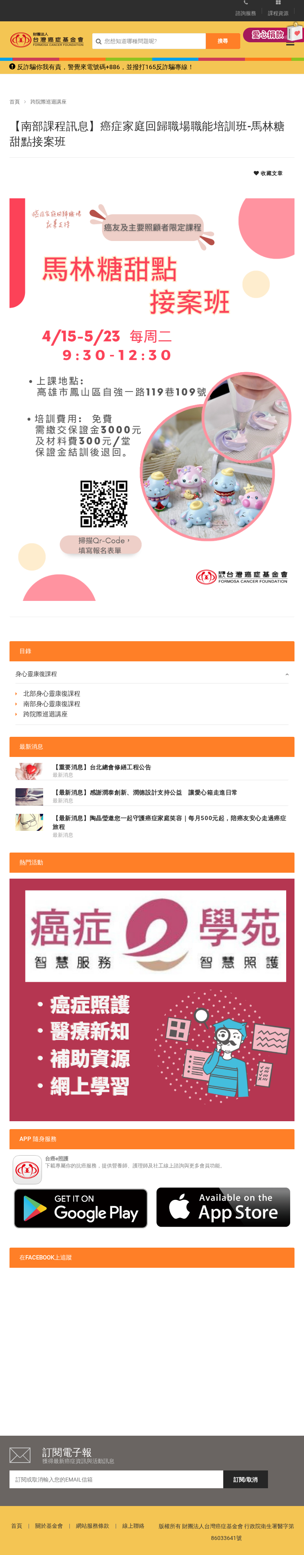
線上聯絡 (133, 1526)
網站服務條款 (92, 1526)
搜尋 (223, 41)
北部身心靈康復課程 (51, 693)
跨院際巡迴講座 (48, 102)
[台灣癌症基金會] (47, 40)
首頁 (15, 102)
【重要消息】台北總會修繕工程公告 (102, 767)
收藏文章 (271, 173)
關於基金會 (49, 1526)
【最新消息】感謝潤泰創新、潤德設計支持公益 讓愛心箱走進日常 (145, 792)
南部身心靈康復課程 (51, 704)
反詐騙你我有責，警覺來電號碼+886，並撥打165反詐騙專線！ (104, 67)
